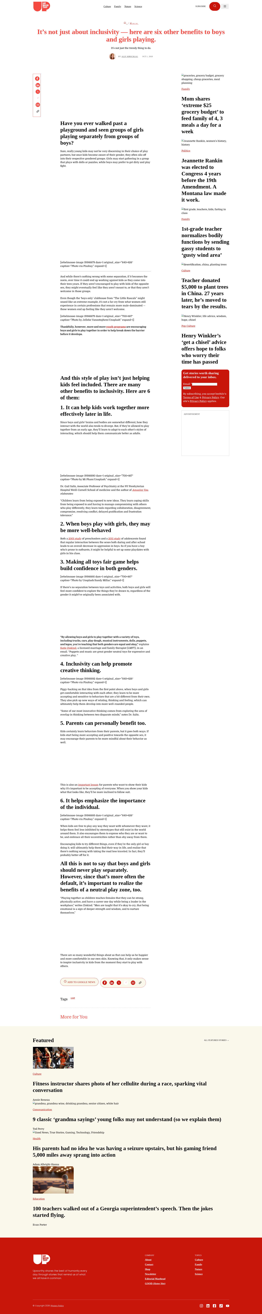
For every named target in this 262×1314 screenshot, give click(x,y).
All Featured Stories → (216, 1040)
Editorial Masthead (155, 1278)
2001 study (75, 538)
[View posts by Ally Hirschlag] (112, 56)
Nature (127, 6)
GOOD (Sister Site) (155, 1283)
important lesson (88, 784)
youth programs (116, 326)
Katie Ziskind (68, 648)
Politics (185, 150)
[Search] (214, 6)
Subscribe (200, 6)
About (148, 1259)
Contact (149, 1264)
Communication (42, 1109)
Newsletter (150, 1274)
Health (37, 1138)
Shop (147, 1269)
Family (117, 6)
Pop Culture (188, 326)
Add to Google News (81, 982)
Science (138, 6)
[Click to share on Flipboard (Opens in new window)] (38, 98)
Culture (107, 6)
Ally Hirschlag (130, 56)
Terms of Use (191, 397)
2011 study (114, 538)
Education (39, 1199)
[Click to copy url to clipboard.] (38, 111)
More (134, 23)
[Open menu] (225, 6)
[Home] (126, 23)
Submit (187, 388)
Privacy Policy (210, 397)
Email (187, 384)
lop (73, 998)
